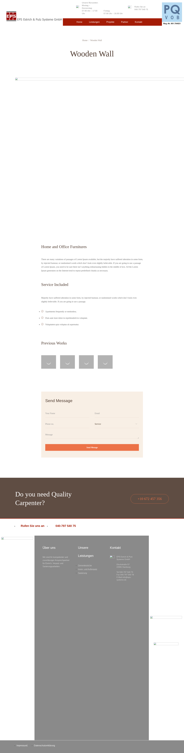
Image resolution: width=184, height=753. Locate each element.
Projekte (110, 22)
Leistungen (94, 22)
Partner (124, 22)
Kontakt (138, 22)
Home (79, 22)
